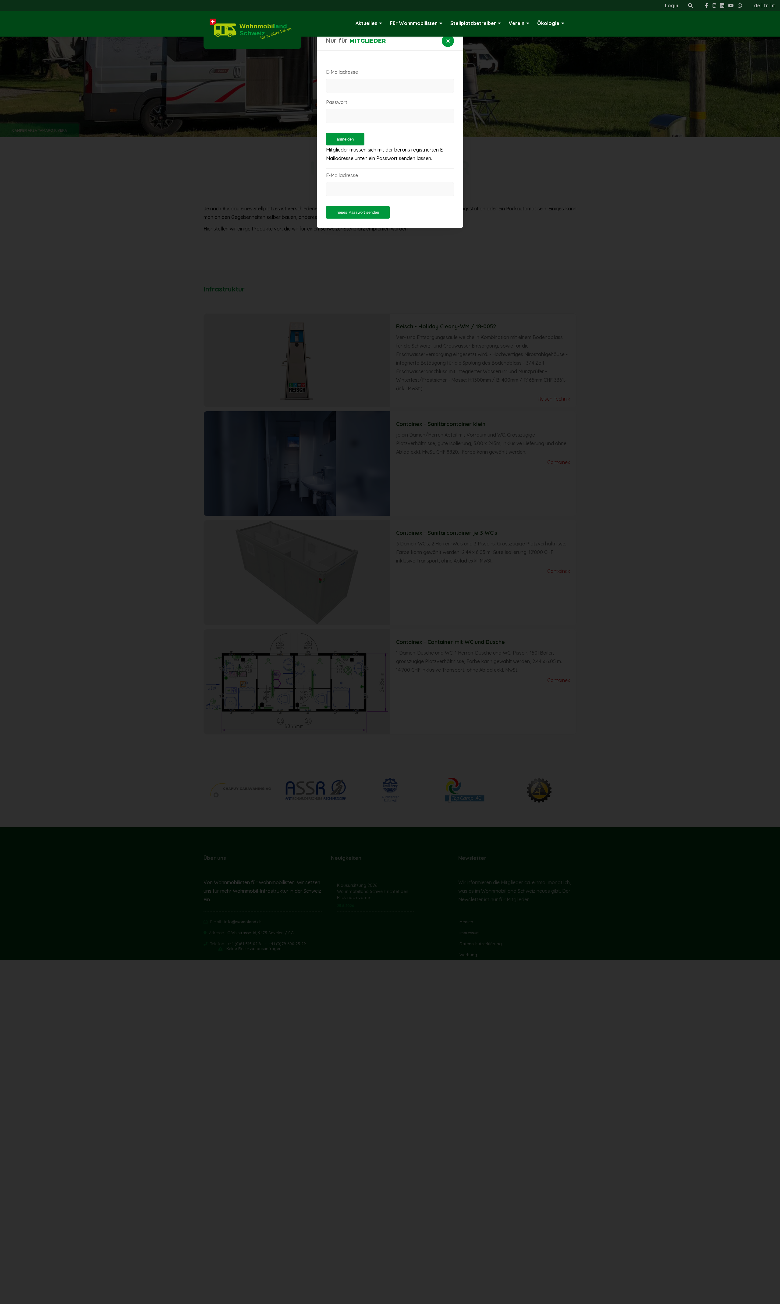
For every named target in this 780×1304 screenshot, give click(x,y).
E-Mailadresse (342, 72)
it (773, 5)
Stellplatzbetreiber (473, 23)
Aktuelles (366, 23)
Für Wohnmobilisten (414, 23)
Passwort (336, 102)
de (757, 5)
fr (766, 5)
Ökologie (548, 23)
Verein (516, 23)
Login (671, 5)
